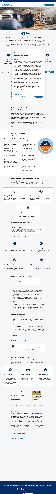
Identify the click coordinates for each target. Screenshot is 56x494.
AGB (29, 485)
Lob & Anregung (42, 485)
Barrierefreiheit (33, 485)
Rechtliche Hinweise (24, 485)
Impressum (6, 485)
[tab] (5, 72)
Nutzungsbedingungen (16, 485)
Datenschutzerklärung (18, 57)
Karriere (37, 485)
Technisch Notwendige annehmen (28, 96)
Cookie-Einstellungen (18, 94)
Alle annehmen (39, 96)
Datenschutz (10, 485)
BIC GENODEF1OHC (49, 485)
